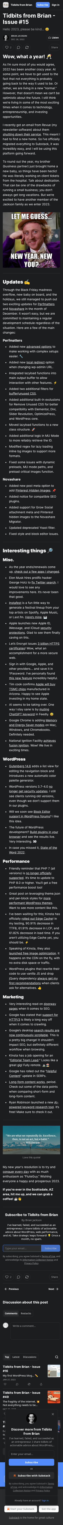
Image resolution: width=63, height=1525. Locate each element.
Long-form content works (27, 1082)
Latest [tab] (16, 1357)
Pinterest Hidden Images (33, 490)
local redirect (35, 362)
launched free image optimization (32, 953)
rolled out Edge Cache (37, 918)
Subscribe (42, 4)
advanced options (39, 346)
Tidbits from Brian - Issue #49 (21, 1395)
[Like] (5, 1384)
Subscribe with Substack (34, 1475)
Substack (14, 1517)
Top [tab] (7, 1357)
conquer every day (16, 1171)
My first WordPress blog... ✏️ (20, 1375)
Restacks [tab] (26, 1313)
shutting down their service (22, 134)
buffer (13, 393)
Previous (14, 1289)
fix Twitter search (43, 582)
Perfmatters (46, 304)
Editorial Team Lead (24, 1060)
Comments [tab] (11, 1313)
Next (51, 1289)
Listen (55, 37)
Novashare (16, 309)
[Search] (56, 1357)
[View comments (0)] (18, 47)
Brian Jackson (19, 36)
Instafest (15, 603)
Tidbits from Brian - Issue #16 (21, 1369)
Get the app (49, 1509)
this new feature (20, 678)
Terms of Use (48, 1256)
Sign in (55, 4)
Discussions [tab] (29, 1357)
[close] (53, 1414)
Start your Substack (22, 1509)
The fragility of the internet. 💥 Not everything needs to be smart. (21, 1403)
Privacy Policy (43, 1490)
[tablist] (18, 1313)
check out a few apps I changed (36, 571)
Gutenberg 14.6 (20, 766)
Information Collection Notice (38, 1259)
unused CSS (27, 393)
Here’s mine (33, 617)
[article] (31, 1375)
